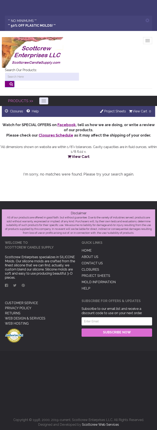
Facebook (66, 125)
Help (86, 288)
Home (87, 250)
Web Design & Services (25, 318)
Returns (12, 313)
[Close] (147, 20)
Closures (90, 269)
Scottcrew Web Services (100, 425)
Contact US (92, 263)
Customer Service (21, 303)
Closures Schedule (56, 135)
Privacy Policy (18, 308)
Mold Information (99, 282)
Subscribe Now (117, 332)
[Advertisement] (78, 383)
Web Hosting (17, 323)
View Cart (139, 111)
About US (90, 257)
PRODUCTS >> (20, 101)
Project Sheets (114, 111)
